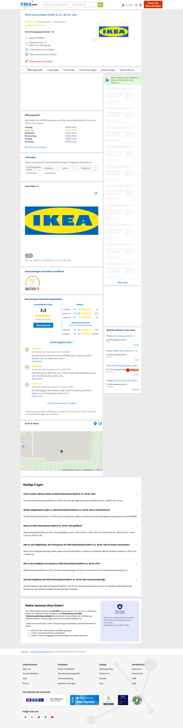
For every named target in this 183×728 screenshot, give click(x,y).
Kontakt (102, 678)
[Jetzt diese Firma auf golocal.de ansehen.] (74, 313)
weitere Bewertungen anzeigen (61, 403)
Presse (26, 683)
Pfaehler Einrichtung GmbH (119, 335)
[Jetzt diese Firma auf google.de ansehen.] (74, 333)
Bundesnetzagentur (79, 611)
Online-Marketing (65, 678)
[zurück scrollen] (23, 69)
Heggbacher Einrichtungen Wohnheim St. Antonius (122, 380)
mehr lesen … (38, 361)
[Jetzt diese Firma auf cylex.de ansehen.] (74, 317)
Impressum (137, 669)
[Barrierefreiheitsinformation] (137, 5)
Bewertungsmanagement (69, 673)
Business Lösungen (66, 683)
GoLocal (50, 351)
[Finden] (100, 4)
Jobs (25, 678)
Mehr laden (122, 282)
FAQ (101, 683)
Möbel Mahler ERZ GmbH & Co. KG (122, 350)
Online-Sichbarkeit (66, 669)
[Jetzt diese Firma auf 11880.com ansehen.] (74, 308)
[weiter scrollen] (139, 69)
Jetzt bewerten (43, 325)
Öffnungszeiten (35, 69)
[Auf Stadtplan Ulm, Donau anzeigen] (100, 423)
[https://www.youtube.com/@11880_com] (52, 717)
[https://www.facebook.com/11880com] (25, 717)
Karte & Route (127, 69)
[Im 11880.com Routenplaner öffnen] (95, 423)
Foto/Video (69, 69)
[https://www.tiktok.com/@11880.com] (39, 717)
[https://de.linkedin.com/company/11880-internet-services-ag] (45, 717)
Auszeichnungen (88, 69)
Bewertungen (108, 69)
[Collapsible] (136, 494)
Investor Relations (31, 673)
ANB (134, 683)
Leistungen (53, 69)
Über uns (27, 669)
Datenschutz (137, 673)
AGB (134, 678)
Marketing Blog (106, 669)
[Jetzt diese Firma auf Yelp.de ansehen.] (74, 329)
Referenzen (104, 673)
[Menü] (141, 5)
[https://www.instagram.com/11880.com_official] (32, 717)
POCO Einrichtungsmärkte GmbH (121, 365)
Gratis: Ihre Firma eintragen (153, 4)
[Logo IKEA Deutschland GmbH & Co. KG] (95, 193)
